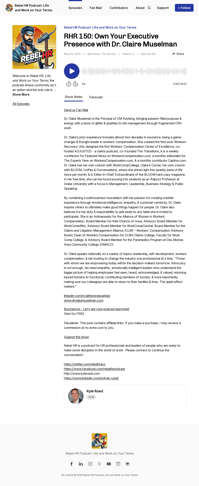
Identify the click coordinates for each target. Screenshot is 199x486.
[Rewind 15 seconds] (68, 84)
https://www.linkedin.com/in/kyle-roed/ (91, 378)
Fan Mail (96, 8)
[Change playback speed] (84, 84)
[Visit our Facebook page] (71, 464)
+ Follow (184, 8)
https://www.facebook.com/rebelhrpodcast (94, 369)
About (140, 8)
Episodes (75, 8)
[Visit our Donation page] (127, 464)
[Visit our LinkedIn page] (81, 464)
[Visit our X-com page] (99, 464)
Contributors (119, 8)
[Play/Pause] (71, 71)
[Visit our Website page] (118, 464)
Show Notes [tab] (73, 97)
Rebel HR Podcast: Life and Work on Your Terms (33, 7)
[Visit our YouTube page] (109, 464)
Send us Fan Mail (76, 110)
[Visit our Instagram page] (90, 464)
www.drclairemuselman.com (83, 300)
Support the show (76, 337)
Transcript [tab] (96, 97)
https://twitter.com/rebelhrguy (85, 364)
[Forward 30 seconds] (75, 84)
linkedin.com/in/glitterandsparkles (87, 296)
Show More (21, 94)
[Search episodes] (149, 7)
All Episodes (21, 104)
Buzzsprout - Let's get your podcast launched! (96, 309)
